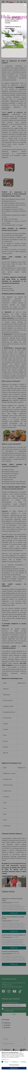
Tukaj (14, 43)
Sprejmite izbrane (14, 1064)
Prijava (14, 47)
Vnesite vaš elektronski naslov (13, 35)
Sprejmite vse (14, 1068)
